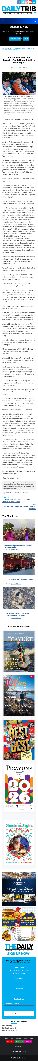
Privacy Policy (19, 1047)
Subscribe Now (15, 38)
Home (3, 48)
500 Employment (8, 1028)
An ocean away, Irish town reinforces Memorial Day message (16, 499)
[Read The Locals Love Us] (19, 740)
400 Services (6, 1026)
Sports (11, 1038)
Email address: (19, 999)
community (9, 492)
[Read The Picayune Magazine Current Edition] (19, 651)
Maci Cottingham (16, 584)
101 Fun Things (19, 1041)
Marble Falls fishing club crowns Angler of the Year (20, 506)
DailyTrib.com (23, 67)
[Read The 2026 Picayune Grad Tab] (19, 788)
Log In (26, 38)
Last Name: (19, 989)
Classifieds (25, 1038)
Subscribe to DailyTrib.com (19, 1051)
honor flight (17, 492)
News (6, 1038)
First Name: (19, 978)
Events (31, 1038)
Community (9, 48)
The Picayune (28, 1041)
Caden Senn (15, 549)
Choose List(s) (19, 968)
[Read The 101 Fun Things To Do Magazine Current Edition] (19, 695)
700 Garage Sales (8, 1030)
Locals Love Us (10, 1041)
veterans (25, 492)
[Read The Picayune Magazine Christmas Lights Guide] (19, 842)
